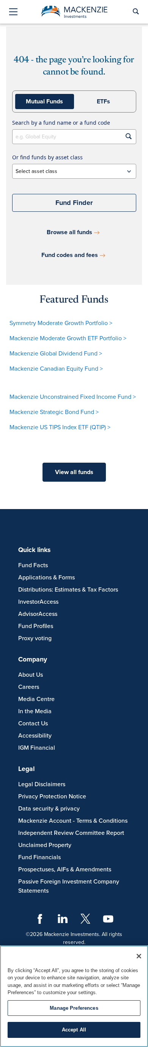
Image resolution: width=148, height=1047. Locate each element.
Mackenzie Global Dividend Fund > (55, 353)
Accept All (74, 1030)
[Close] (139, 956)
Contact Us (33, 723)
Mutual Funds (44, 101)
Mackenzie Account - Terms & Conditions (73, 821)
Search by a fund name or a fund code (61, 122)
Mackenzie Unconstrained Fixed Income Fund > (72, 397)
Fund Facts (33, 565)
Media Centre (36, 699)
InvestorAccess (38, 602)
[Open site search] (135, 12)
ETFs (103, 101)
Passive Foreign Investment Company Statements (68, 886)
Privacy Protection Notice (52, 796)
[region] (74, 996)
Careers (28, 687)
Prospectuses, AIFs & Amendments (64, 869)
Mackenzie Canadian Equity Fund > (56, 369)
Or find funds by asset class (47, 157)
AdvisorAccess (37, 614)
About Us (30, 675)
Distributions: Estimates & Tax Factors (68, 589)
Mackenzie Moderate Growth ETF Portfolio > (67, 338)
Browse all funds (69, 232)
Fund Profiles (35, 626)
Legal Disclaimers (41, 784)
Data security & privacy (49, 808)
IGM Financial (36, 748)
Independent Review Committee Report (71, 833)
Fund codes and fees (69, 255)
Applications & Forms (46, 577)
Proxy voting (35, 638)
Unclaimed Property (44, 845)
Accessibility (35, 735)
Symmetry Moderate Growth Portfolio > (60, 323)
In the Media (35, 711)
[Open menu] (13, 12)
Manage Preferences (74, 1008)
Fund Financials (39, 857)
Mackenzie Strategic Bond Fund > (54, 412)
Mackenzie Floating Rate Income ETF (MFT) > (69, 442)
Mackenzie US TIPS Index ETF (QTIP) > (59, 427)
